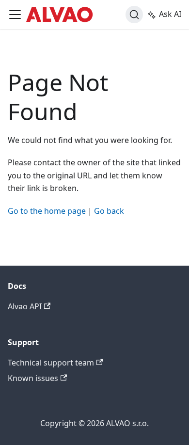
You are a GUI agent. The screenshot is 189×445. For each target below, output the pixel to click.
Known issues (33, 378)
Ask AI (170, 14)
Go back (109, 211)
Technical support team (51, 362)
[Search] (134, 14)
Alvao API (25, 306)
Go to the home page (47, 211)
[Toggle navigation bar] (15, 14)
